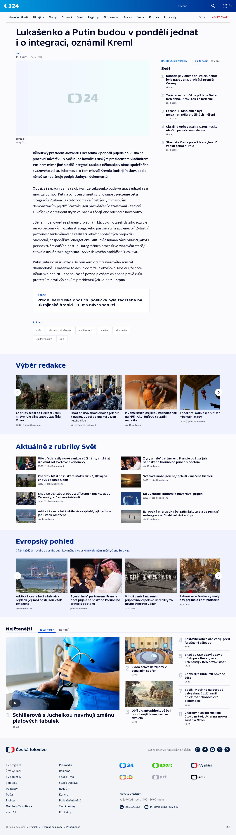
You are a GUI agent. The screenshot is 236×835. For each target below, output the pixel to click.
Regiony (93, 17)
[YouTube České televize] (212, 750)
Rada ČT (64, 788)
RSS (228, 827)
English (33, 827)
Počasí (128, 17)
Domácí (67, 17)
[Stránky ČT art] (159, 777)
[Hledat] (213, 6)
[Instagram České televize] (198, 750)
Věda (141, 17)
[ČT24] (11, 6)
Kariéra (63, 794)
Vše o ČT (11, 812)
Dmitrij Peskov (44, 338)
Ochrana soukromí (52, 827)
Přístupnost (73, 827)
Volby (53, 17)
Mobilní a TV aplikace (19, 806)
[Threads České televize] (227, 750)
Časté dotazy (67, 806)
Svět (80, 17)
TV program (13, 765)
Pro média (65, 765)
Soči (62, 338)
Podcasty (170, 17)
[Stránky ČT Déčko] (126, 777)
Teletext (11, 782)
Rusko (104, 330)
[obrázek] (83, 98)
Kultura (154, 17)
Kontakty (65, 812)
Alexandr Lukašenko (60, 330)
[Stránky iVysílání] (201, 765)
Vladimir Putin (86, 330)
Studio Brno (66, 777)
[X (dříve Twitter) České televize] (220, 750)
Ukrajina (38, 17)
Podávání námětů (70, 800)
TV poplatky (13, 777)
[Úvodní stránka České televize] (26, 750)
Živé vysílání (13, 771)
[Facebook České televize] (205, 750)
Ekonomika (111, 17)
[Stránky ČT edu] (197, 777)
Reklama (64, 771)
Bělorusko (121, 330)
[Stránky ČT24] (126, 765)
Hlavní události (18, 17)
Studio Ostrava (68, 782)
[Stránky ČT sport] (162, 765)
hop (18, 53)
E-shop (10, 800)
